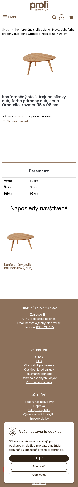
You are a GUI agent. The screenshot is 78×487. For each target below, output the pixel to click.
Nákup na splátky (39, 410)
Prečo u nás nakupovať (39, 401)
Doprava (39, 406)
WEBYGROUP (39, 483)
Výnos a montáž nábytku (39, 414)
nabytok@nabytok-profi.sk (43, 323)
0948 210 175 (45, 327)
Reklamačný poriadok (39, 373)
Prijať (39, 458)
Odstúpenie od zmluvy (39, 369)
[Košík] (71, 17)
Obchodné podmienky (39, 365)
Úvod (5, 29)
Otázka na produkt (17, 121)
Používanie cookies (39, 382)
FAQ (39, 361)
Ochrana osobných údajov (39, 378)
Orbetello (19, 116)
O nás (39, 357)
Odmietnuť (39, 474)
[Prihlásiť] (61, 17)
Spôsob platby (39, 418)
